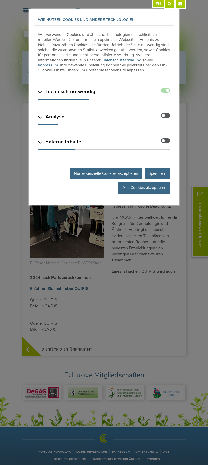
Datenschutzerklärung (121, 60)
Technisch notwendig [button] (70, 91)
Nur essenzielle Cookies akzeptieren (106, 173)
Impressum (48, 65)
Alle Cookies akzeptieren (144, 188)
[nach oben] (193, 451)
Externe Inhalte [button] (63, 141)
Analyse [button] (54, 116)
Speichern (157, 173)
